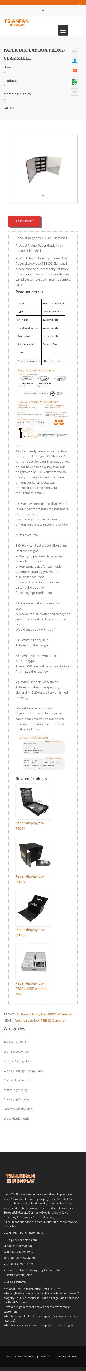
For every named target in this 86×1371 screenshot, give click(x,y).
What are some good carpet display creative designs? (39, 1325)
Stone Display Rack (17, 1051)
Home (8, 67)
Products (11, 80)
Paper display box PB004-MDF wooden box (32, 988)
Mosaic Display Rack (18, 1061)
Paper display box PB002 (30, 879)
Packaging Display (16, 1099)
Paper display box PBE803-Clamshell (39, 1020)
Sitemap (72, 1356)
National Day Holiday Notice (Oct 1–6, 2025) (33, 1289)
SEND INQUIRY (24, 221)
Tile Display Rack (15, 1042)
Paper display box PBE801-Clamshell (46, 1014)
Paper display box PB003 (30, 932)
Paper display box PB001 (30, 825)
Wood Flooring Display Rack (23, 1071)
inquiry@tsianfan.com (22, 1240)
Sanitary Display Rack (19, 1109)
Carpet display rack (17, 1080)
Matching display (17, 94)
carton (9, 107)
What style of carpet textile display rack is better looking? (41, 1293)
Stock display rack (16, 1118)
